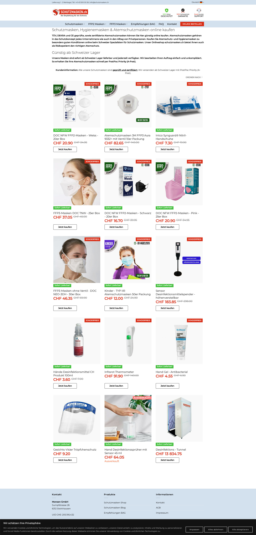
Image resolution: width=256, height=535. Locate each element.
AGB (158, 507)
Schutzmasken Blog (115, 507)
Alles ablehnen (215, 529)
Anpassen (194, 529)
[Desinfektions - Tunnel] (179, 418)
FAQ (161, 24)
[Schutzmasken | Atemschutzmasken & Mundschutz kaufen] (70, 12)
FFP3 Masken (118, 24)
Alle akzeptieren (240, 529)
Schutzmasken (74, 24)
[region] (128, 527)
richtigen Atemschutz (87, 46)
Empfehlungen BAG (143, 24)
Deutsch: (196, 2)
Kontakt (172, 24)
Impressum (162, 513)
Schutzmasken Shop (115, 502)
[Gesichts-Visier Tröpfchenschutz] (76, 418)
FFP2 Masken (96, 24)
